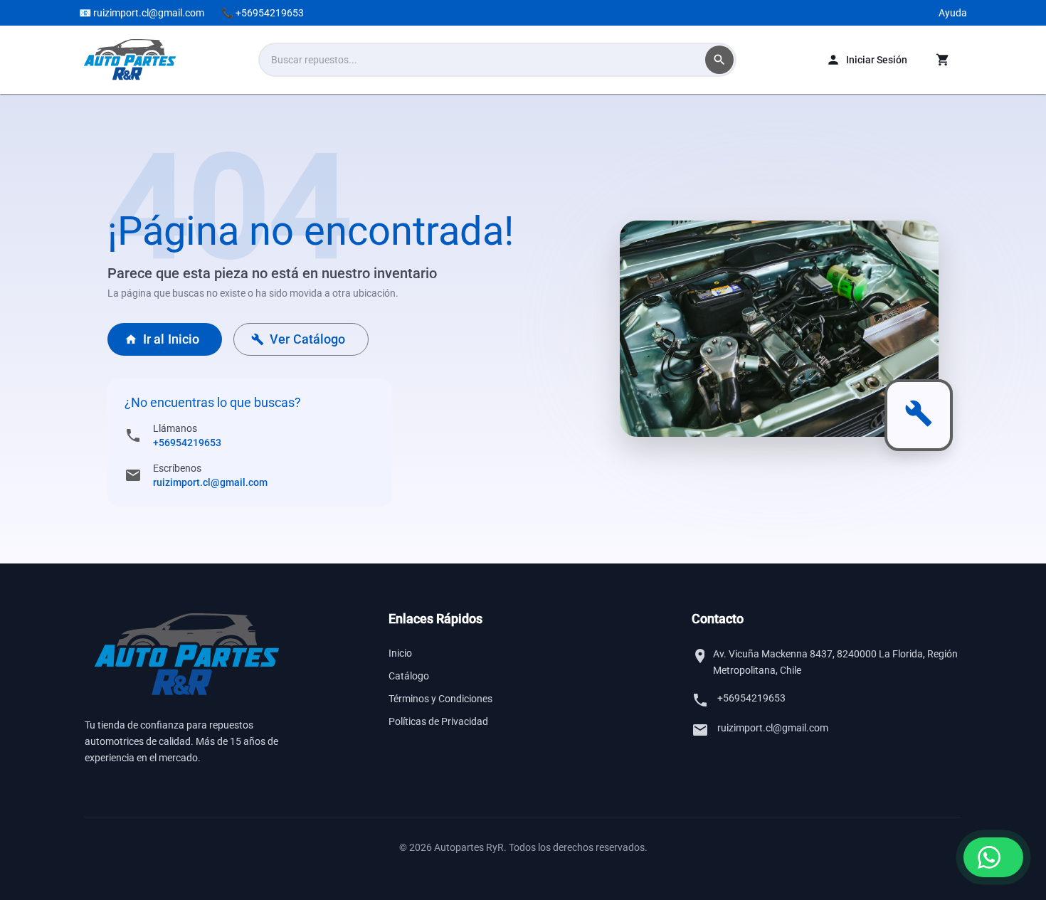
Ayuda (953, 12)
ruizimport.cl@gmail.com (210, 482)
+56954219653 (187, 442)
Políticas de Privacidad (438, 721)
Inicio (400, 653)
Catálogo (409, 676)
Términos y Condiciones (440, 698)
